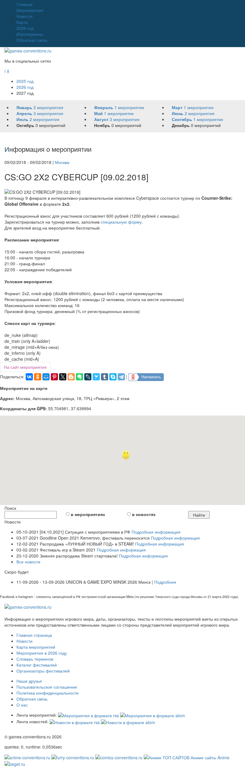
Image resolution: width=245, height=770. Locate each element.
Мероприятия (29, 10)
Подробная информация (155, 532)
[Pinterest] (54, 376)
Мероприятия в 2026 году (41, 653)
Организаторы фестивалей (43, 671)
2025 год (24, 81)
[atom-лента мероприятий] (152, 715)
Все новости (28, 562)
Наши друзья (29, 681)
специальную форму (121, 222)
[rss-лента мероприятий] (88, 715)
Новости (24, 16)
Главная (24, 4)
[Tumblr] (104, 376)
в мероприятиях (88, 514)
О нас (22, 705)
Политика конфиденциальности (47, 693)
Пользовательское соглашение (46, 687)
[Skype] (113, 376)
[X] (62, 376)
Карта (22, 22)
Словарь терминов (34, 659)
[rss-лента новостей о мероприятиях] (75, 721)
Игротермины (29, 34)
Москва (62, 162)
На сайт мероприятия (25, 367)
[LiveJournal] (87, 376)
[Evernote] (79, 376)
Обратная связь (32, 40)
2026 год (24, 28)
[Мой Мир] (46, 376)
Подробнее (165, 582)
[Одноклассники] (37, 376)
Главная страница (34, 635)
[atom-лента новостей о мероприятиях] (128, 721)
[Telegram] (121, 376)
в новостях (144, 514)
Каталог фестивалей (36, 665)
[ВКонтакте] (29, 376)
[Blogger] (71, 376)
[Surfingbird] (96, 376)
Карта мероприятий (35, 647)
